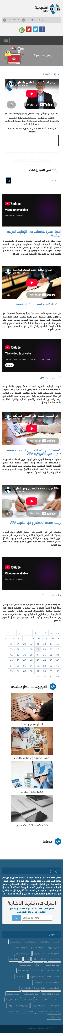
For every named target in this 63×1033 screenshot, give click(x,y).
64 (18, 671)
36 (44, 654)
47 (24, 660)
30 (31, 649)
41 (11, 654)
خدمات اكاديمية (13, 994)
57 (11, 665)
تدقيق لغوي (39, 953)
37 (38, 654)
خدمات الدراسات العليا (50, 994)
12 (39, 638)
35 (51, 654)
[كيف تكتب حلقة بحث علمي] (32, 808)
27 (51, 649)
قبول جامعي (27, 999)
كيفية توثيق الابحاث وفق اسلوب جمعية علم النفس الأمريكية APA (34, 452)
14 (26, 638)
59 (51, 671)
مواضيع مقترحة (22, 1005)
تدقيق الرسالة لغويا (23, 953)
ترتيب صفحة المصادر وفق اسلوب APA (35, 522)
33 (11, 649)
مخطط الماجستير (53, 976)
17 (6, 638)
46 (31, 660)
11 (45, 638)
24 (18, 643)
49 (11, 660)
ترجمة (10, 1005)
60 (44, 671)
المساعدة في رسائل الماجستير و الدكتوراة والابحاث (40, 988)
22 (31, 643)
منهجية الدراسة (12, 999)
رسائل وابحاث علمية (30, 994)
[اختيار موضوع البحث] (32, 706)
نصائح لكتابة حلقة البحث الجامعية (38, 304)
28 (44, 649)
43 (51, 660)
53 (38, 665)
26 (57, 649)
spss (27, 959)
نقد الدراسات (42, 1011)
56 (18, 665)
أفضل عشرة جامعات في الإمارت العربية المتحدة (34, 233)
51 (51, 665)
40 (18, 654)
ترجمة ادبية (55, 1011)
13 (32, 638)
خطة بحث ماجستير (52, 965)
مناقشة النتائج (27, 1011)
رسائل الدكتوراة (53, 947)
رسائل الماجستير (15, 942)
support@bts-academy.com (36, 20)
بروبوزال (39, 965)
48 (18, 660)
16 (12, 638)
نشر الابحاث (55, 999)
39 (24, 654)
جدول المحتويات (38, 1005)
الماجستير (56, 942)
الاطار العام (38, 982)
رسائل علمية (44, 942)
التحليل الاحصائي (39, 959)
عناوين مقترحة (53, 1005)
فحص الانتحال (54, 1017)
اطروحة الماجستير (37, 947)
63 (24, 671)
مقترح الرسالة (38, 970)
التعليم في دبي (50, 377)
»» (38, 676)
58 (57, 671)
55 (24, 665)
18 (57, 643)
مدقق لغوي (54, 959)
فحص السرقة (13, 1011)
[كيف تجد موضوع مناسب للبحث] (32, 740)
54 (31, 665)
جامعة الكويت (51, 595)
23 (24, 643)
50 (57, 665)
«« (57, 633)
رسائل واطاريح (30, 942)
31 (24, 649)
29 (38, 649)
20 (44, 643)
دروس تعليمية (51, 73)
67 (51, 676)
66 (57, 676)
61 (38, 671)
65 (11, 671)
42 (57, 660)
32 (18, 649)
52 (44, 665)
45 (38, 660)
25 (11, 643)
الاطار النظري (21, 976)
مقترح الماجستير (26, 965)
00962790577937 (14, 20)
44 (44, 660)
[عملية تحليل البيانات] (32, 774)
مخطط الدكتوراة (36, 976)
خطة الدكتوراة (23, 970)
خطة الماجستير (15, 959)
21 (38, 643)
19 (51, 643)
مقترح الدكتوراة (53, 970)
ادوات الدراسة (41, 999)
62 (31, 671)
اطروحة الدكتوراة (20, 947)
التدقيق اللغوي (53, 953)
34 (57, 654)
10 (52, 638)
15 (19, 638)
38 (31, 654)
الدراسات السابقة (52, 982)
